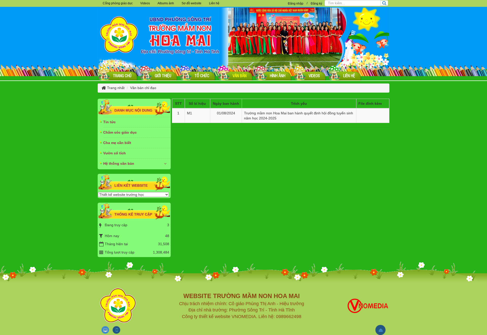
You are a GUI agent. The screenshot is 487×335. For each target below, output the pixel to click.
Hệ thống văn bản (118, 163)
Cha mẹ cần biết (117, 143)
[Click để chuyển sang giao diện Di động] (116, 330)
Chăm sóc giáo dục (120, 132)
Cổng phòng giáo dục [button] (118, 3)
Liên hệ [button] (214, 3)
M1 (189, 113)
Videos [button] (145, 3)
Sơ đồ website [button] (191, 3)
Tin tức (109, 122)
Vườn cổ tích (114, 153)
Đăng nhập (295, 3)
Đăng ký (316, 3)
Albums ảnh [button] (166, 3)
